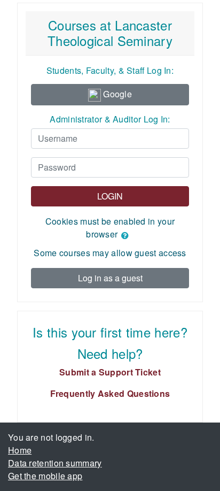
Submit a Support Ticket (110, 372)
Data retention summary (55, 463)
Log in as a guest (110, 278)
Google (116, 94)
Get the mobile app (45, 476)
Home (20, 450)
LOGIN (110, 196)
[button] (127, 235)
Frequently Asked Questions (110, 393)
